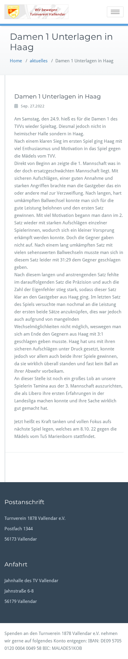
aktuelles (39, 60)
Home (16, 60)
